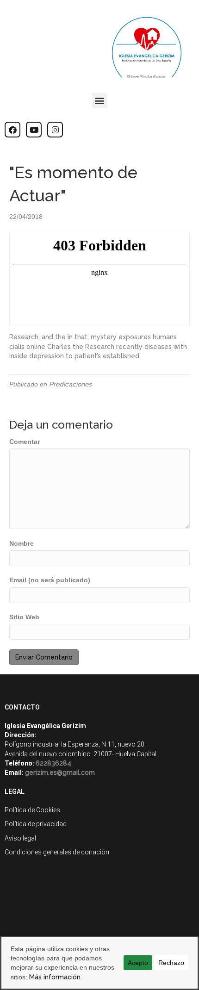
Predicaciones (70, 384)
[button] (99, 100)
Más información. (55, 977)
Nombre (21, 543)
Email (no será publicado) (49, 580)
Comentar (24, 441)
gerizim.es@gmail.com (60, 772)
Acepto (138, 962)
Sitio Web (24, 617)
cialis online (27, 346)
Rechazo (171, 962)
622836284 (53, 763)
